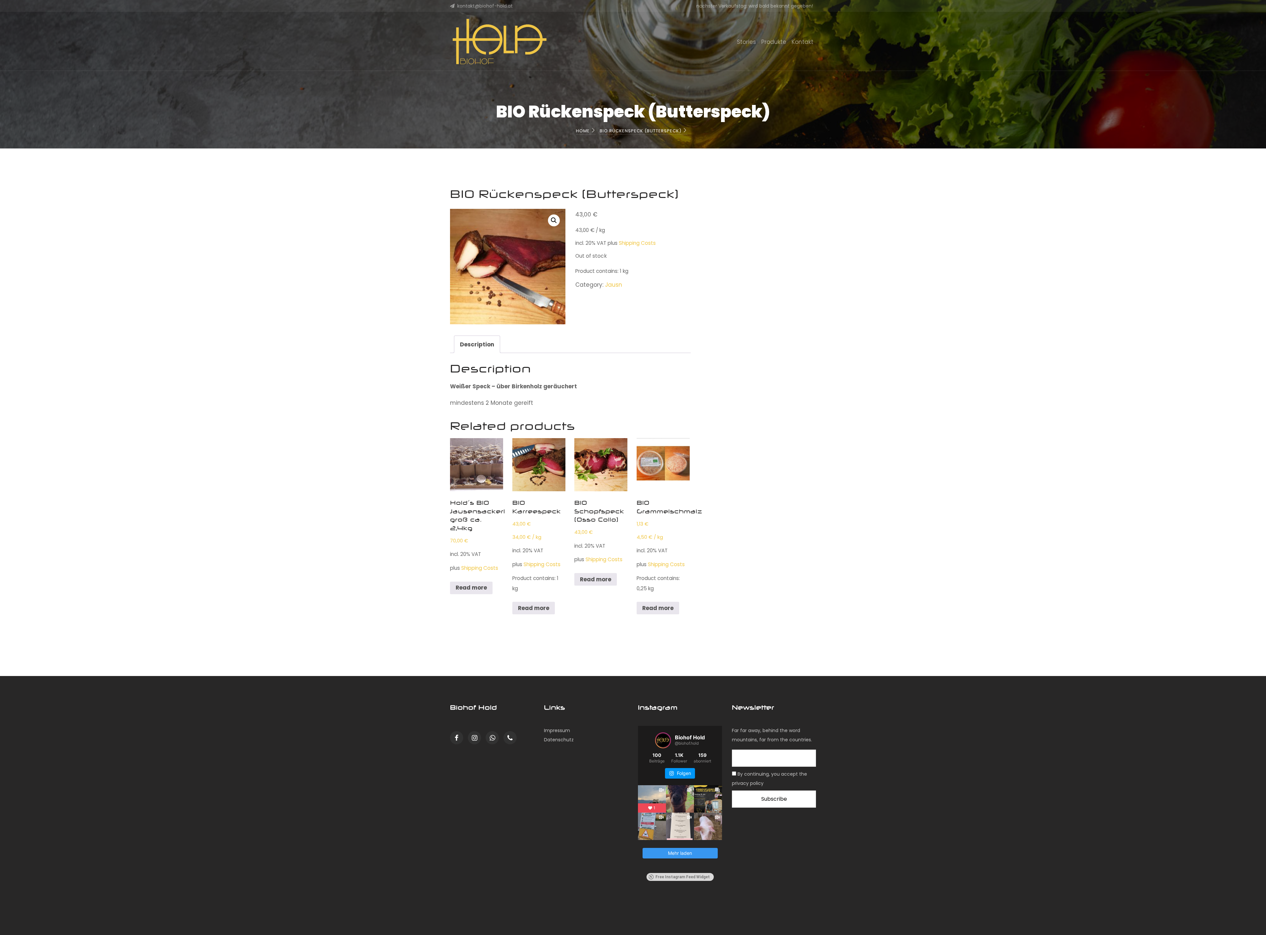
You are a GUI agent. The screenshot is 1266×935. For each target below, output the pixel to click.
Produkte (773, 42)
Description (477, 344)
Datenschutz (559, 739)
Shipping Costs (637, 243)
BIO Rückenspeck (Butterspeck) (641, 131)
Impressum (557, 730)
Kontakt (802, 42)
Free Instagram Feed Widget (682, 877)
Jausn (613, 285)
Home (583, 131)
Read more (471, 588)
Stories (746, 42)
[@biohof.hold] (663, 740)
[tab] (477, 344)
